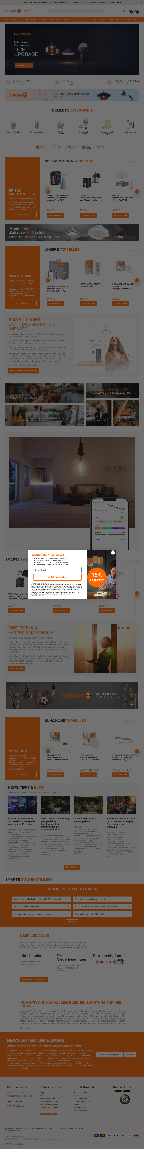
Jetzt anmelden (57, 577)
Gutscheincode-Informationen (40, 583)
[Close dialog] (113, 553)
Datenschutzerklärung (37, 595)
